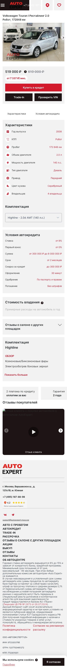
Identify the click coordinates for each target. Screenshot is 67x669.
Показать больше (16, 374)
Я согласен (53, 661)
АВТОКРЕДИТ (12, 528)
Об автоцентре (14, 559)
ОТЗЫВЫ (8, 552)
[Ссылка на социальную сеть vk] (5, 514)
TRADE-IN (9, 532)
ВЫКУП (7, 548)
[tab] (17, 113)
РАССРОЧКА (11, 536)
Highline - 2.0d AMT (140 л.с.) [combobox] (26, 217)
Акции (7, 544)
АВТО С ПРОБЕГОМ (15, 524)
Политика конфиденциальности (16, 627)
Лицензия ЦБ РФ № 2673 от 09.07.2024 (25, 604)
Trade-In (19, 97)
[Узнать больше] (42, 303)
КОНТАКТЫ (10, 556)
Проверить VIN (48, 97)
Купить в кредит (33, 87)
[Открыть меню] (2, 5)
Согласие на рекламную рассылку (48, 627)
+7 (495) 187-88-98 (36, 5)
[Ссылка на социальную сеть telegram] (13, 514)
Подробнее (9, 664)
